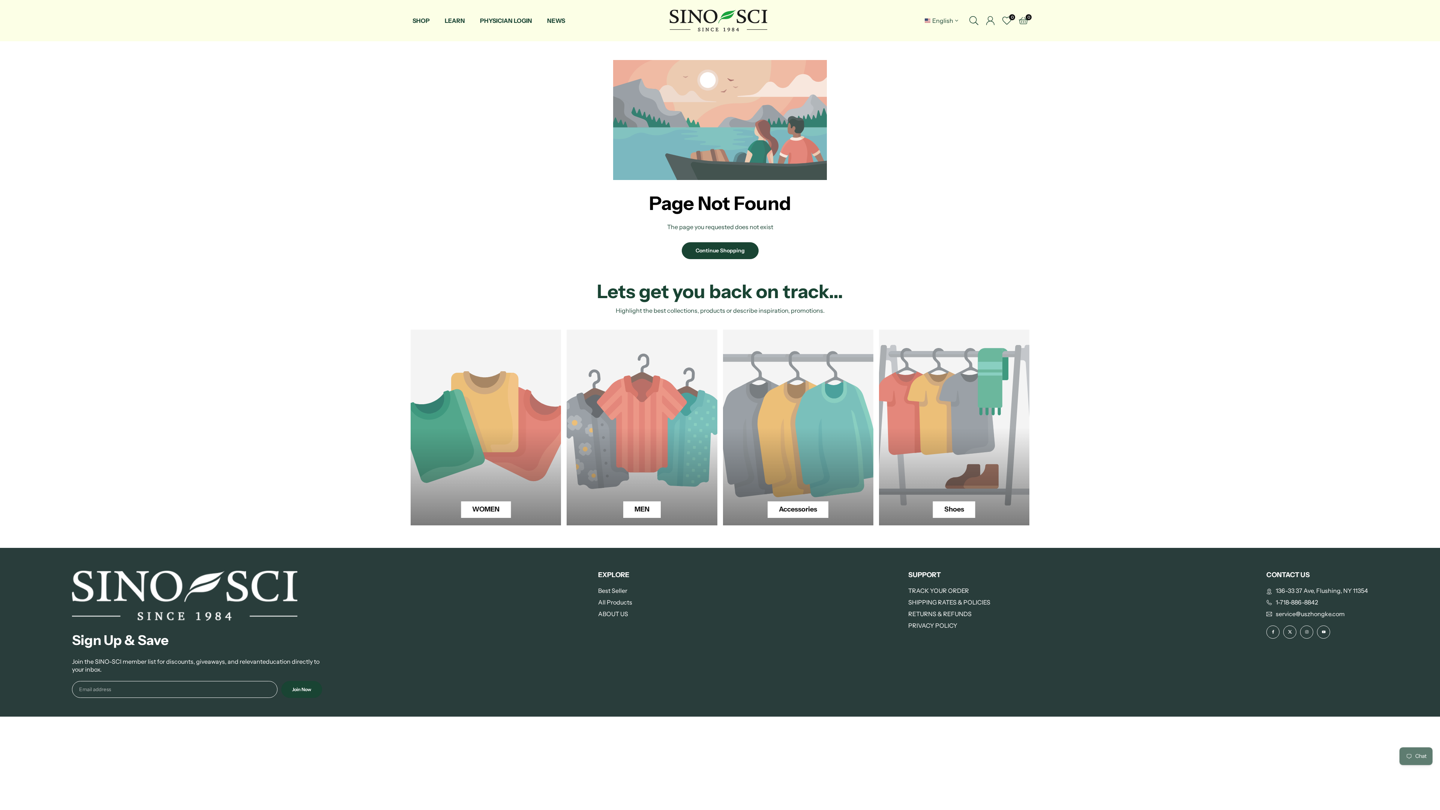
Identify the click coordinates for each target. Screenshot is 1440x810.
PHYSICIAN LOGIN (506, 20)
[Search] (974, 20)
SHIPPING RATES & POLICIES (949, 602)
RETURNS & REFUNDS (940, 614)
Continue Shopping (720, 250)
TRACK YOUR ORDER (938, 590)
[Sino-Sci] (718, 20)
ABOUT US (613, 614)
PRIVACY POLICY (932, 625)
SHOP (421, 20)
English (942, 20)
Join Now (301, 689)
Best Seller (612, 590)
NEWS (556, 20)
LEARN (455, 20)
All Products (615, 602)
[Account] (990, 20)
